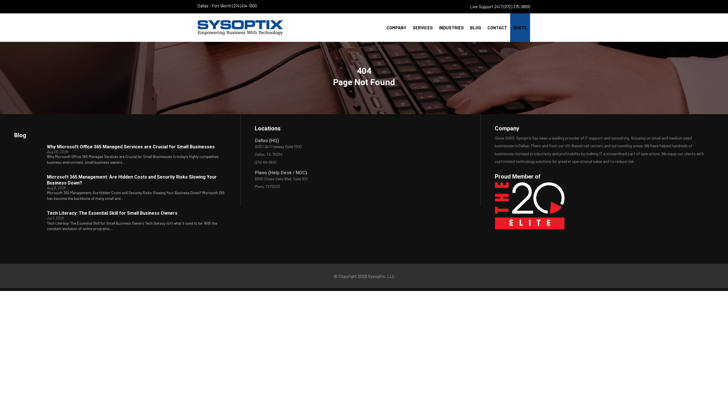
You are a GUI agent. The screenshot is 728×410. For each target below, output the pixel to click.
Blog (475, 27)
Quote (520, 27)
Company (396, 27)
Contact (497, 27)
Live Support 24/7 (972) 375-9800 (500, 6)
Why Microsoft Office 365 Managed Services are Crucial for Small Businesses (131, 146)
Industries (451, 27)
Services (423, 27)
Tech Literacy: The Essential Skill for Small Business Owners (112, 213)
